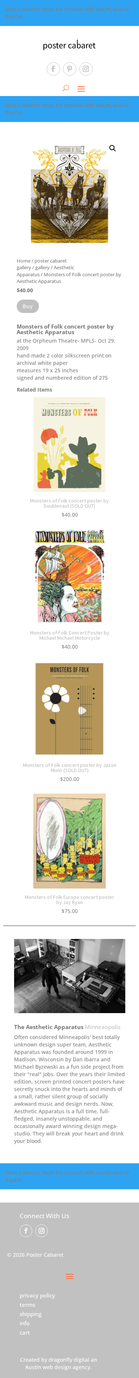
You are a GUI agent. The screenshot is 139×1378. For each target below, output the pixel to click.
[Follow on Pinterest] (69, 69)
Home (23, 260)
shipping (31, 1314)
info (25, 1323)
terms (27, 1304)
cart (25, 1332)
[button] (112, 148)
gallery (42, 267)
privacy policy (37, 1295)
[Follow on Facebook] (53, 69)
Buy (28, 306)
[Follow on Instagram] (86, 69)
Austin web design (48, 1367)
